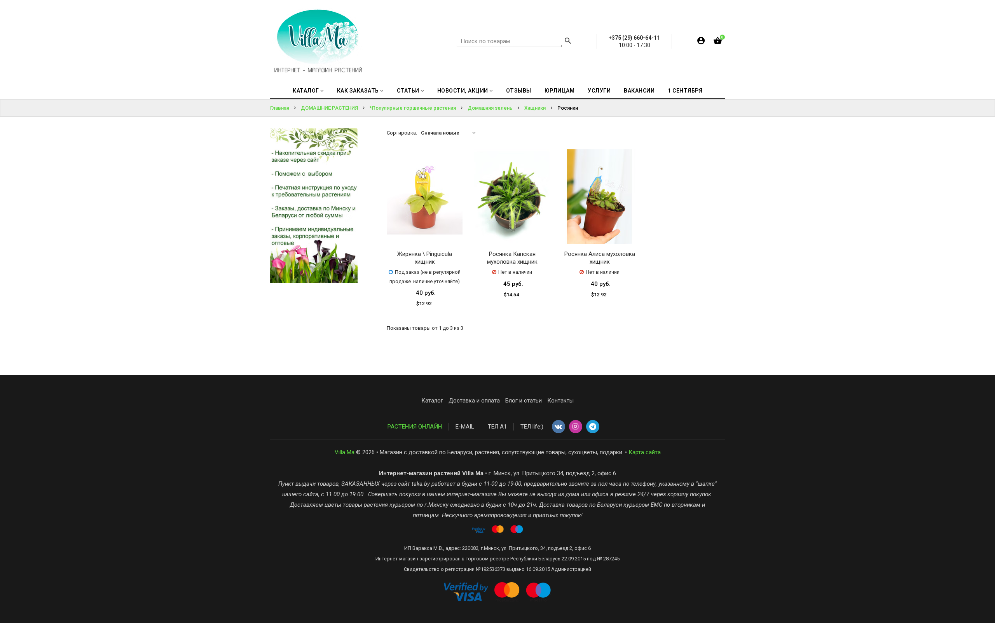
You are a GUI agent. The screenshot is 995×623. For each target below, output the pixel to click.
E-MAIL (465, 426)
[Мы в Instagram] (575, 427)
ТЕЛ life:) (531, 426)
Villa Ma (344, 452)
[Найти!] (567, 41)
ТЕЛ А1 (497, 426)
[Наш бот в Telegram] (592, 427)
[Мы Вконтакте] (558, 427)
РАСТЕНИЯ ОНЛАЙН (415, 426)
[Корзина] (718, 42)
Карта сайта (644, 452)
